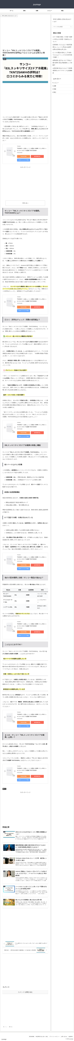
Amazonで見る (24, 156)
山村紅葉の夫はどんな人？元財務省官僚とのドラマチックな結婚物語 (62, 70)
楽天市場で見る (37, 156)
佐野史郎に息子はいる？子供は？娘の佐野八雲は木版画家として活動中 (62, 63)
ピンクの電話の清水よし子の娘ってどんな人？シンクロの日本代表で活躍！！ (62, 55)
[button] (71, 27)
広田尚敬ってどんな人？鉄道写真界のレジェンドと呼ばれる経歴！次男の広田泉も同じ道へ (62, 47)
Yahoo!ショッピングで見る (23, 159)
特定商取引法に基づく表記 (42, 1036)
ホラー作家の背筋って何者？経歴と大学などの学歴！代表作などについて (62, 39)
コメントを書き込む (25, 992)
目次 (23, 203)
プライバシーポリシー (54, 1036)
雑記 (5, 788)
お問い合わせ (64, 1036)
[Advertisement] (25, 33)
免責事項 (71, 1036)
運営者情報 (31, 1036)
